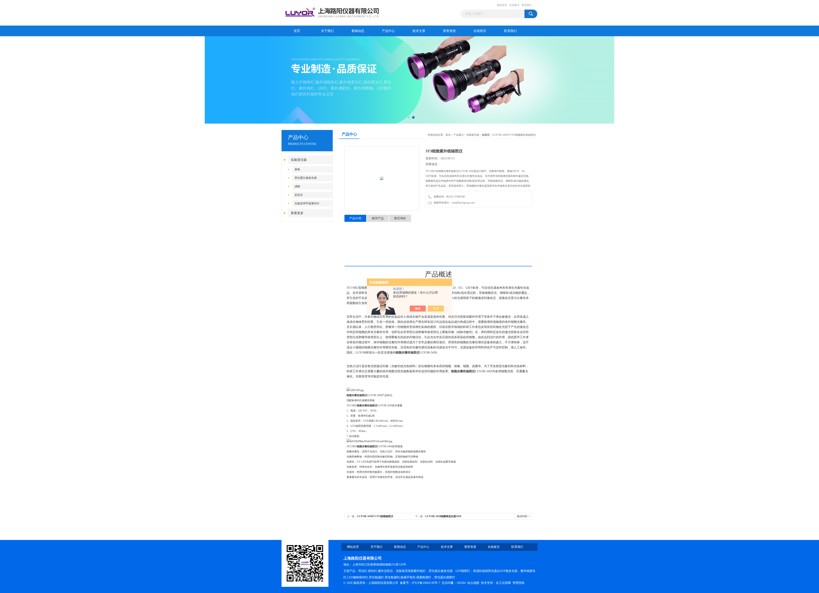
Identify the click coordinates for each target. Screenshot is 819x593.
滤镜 (297, 186)
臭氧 (297, 169)
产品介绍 (355, 218)
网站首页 (353, 546)
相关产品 (378, 218)
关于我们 (327, 31)
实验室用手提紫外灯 (307, 203)
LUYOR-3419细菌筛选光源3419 (443, 516)
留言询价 (400, 218)
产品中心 (388, 31)
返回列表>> (523, 516)
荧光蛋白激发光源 (306, 177)
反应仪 (299, 194)
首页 (297, 31)
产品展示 (458, 134)
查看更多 (297, 213)
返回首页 (502, 5)
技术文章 (418, 31)
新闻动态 (357, 31)
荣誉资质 (449, 31)
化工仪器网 (503, 582)
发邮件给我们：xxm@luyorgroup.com (453, 202)
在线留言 (514, 5)
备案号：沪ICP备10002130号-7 (420, 582)
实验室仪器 (299, 160)
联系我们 (527, 5)
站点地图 (473, 582)
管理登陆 (518, 582)
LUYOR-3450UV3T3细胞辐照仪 (375, 516)
